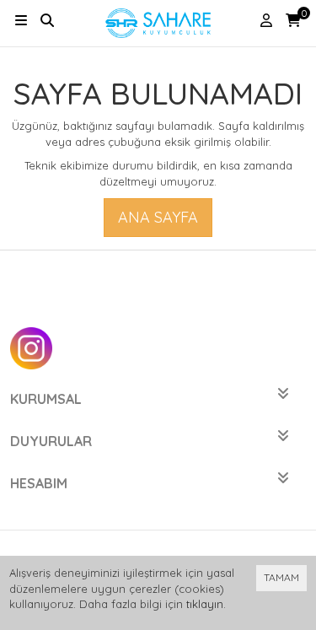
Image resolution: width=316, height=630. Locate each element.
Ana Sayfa (158, 217)
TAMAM (281, 577)
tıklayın (204, 604)
